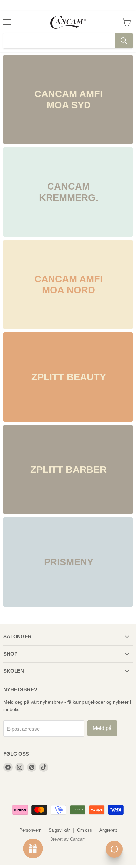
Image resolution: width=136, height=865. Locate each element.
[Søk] (124, 40)
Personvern (30, 830)
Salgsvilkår (59, 830)
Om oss (84, 830)
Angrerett (108, 830)
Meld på (102, 728)
